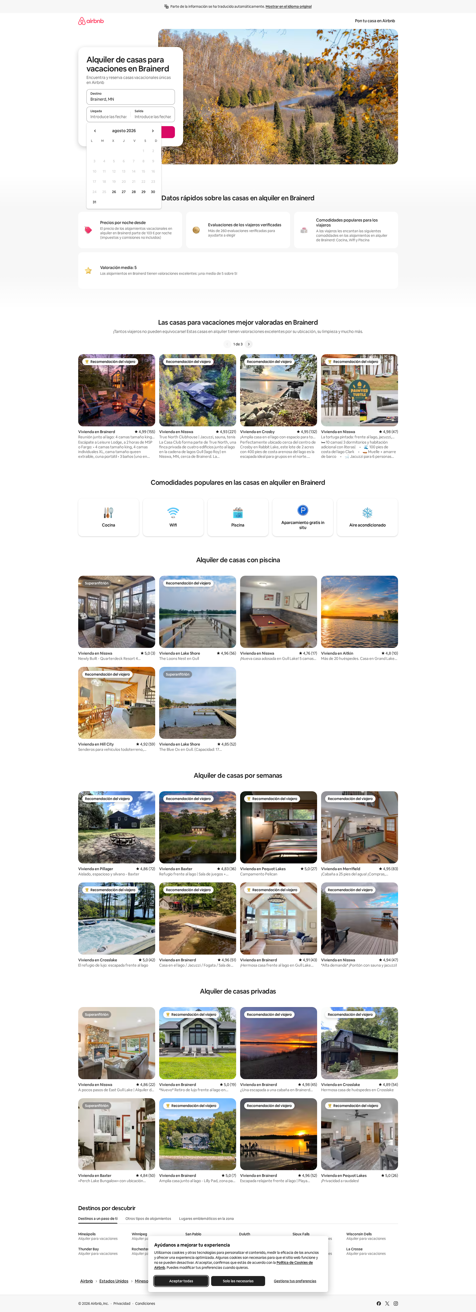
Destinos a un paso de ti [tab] (97, 1218)
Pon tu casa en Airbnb (375, 20)
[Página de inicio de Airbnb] (91, 21)
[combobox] (130, 99)
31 (94, 202)
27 (124, 192)
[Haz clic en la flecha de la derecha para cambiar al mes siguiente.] (152, 130)
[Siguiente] (249, 344)
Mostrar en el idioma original (289, 6)
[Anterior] (227, 344)
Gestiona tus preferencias (295, 1281)
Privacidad (121, 1303)
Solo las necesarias (238, 1281)
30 (153, 192)
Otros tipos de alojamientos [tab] (148, 1218)
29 (143, 192)
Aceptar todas (181, 1281)
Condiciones (145, 1303)
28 (134, 192)
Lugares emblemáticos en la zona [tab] (206, 1218)
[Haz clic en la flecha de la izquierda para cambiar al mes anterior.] (95, 130)
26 (114, 192)
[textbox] (108, 117)
